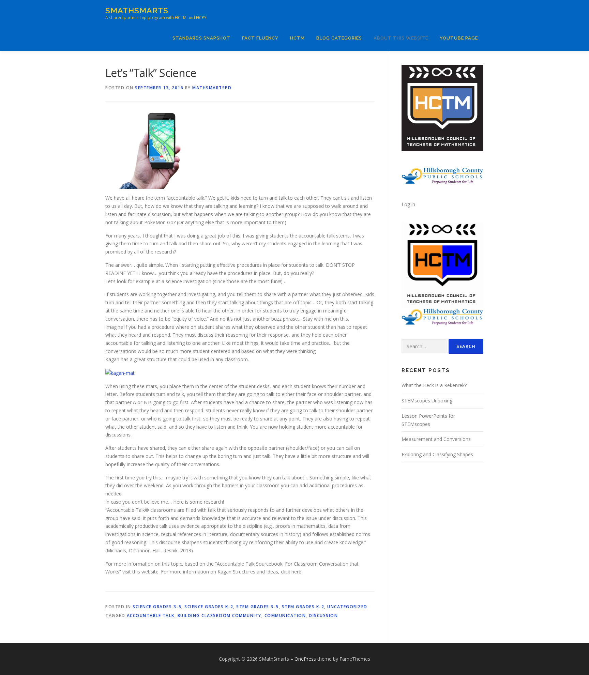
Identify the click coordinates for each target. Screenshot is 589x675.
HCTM (297, 38)
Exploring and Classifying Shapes (437, 454)
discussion (323, 615)
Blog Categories (339, 38)
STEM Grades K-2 (303, 607)
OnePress (305, 659)
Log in (408, 204)
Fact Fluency (260, 38)
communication (285, 615)
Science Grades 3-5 (157, 607)
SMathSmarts (136, 10)
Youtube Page (459, 38)
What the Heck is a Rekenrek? (434, 385)
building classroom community (219, 615)
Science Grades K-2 (208, 607)
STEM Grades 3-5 (257, 607)
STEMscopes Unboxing (427, 400)
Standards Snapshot (201, 38)
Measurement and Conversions (436, 439)
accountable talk (151, 615)
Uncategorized (347, 607)
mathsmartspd (211, 88)
